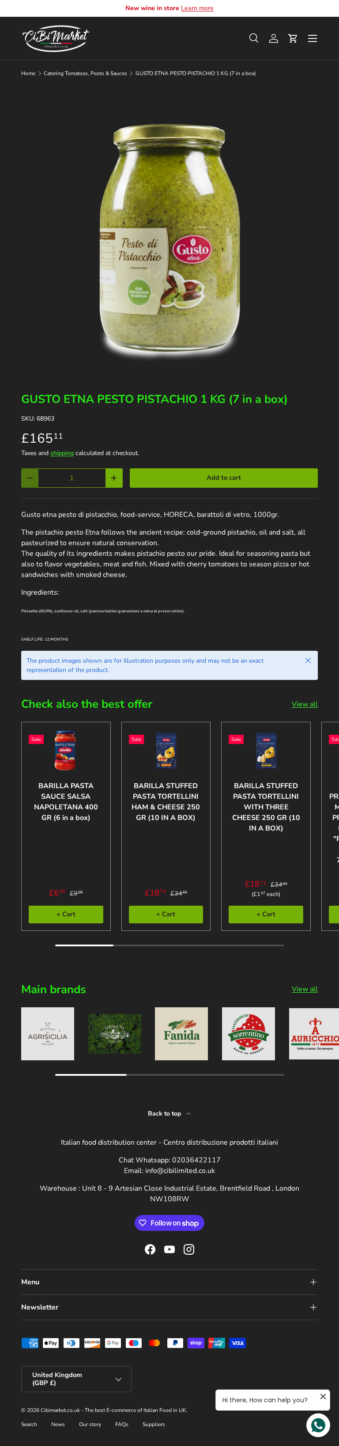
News (58, 1424)
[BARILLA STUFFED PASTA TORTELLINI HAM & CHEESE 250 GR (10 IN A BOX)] (166, 750)
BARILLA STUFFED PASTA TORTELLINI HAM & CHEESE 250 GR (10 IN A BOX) (166, 802)
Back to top (165, 1113)
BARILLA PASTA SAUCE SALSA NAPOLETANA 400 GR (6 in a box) (66, 802)
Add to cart (224, 477)
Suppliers (154, 1424)
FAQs (121, 1424)
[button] (293, 38)
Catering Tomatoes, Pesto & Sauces (85, 73)
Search (29, 1424)
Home (28, 73)
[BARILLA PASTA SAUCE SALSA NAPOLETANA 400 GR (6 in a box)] (66, 750)
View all (305, 704)
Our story (90, 1424)
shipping (62, 453)
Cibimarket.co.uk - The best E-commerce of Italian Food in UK (113, 1410)
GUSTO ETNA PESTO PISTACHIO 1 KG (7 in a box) (196, 73)
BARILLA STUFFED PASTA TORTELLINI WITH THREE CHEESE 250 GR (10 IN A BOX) (266, 807)
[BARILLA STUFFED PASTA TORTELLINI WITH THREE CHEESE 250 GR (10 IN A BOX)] (266, 750)
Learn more (197, 8)
